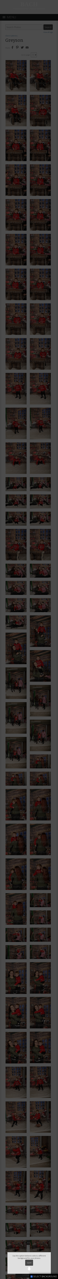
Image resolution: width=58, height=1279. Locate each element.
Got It (29, 1262)
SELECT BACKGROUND (45, 1276)
